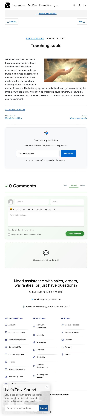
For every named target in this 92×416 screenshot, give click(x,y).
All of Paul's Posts (15, 110)
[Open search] (74, 5)
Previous (12, 21)
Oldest (82, 186)
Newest (74, 186)
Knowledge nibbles (13, 116)
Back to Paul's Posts (48, 14)
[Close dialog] (47, 387)
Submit (43, 408)
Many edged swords (78, 116)
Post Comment (75, 234)
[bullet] (41, 209)
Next (81, 21)
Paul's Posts (35, 38)
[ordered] (37, 209)
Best (65, 186)
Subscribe (68, 154)
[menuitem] (56, 6)
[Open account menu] (79, 5)
